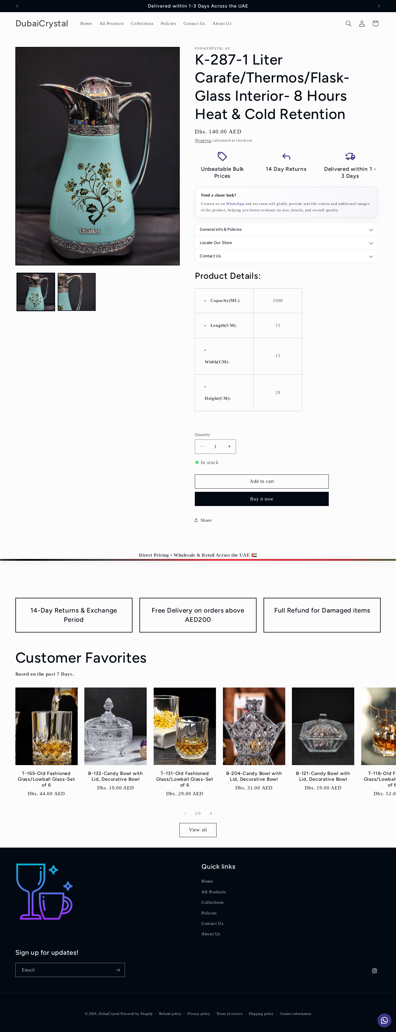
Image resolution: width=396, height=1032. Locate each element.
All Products (213, 892)
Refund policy (170, 1013)
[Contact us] (384, 1020)
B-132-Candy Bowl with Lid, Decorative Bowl (115, 776)
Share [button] (206, 520)
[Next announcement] (379, 6)
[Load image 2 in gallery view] (77, 292)
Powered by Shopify (137, 1013)
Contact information (295, 1013)
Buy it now (262, 498)
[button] (348, 23)
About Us (210, 934)
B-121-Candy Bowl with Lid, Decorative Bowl (323, 776)
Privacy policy (199, 1013)
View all (198, 829)
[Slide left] (185, 813)
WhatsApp (235, 203)
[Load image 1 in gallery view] (36, 292)
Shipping (203, 140)
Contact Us (212, 923)
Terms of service (230, 1013)
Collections (212, 902)
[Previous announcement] (17, 6)
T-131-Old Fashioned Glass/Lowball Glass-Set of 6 (184, 779)
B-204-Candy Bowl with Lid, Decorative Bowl (254, 776)
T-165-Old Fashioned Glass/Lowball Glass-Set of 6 (46, 779)
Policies (209, 913)
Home (207, 881)
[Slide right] (211, 813)
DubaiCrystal (109, 1013)
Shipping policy (261, 1013)
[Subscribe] (117, 970)
